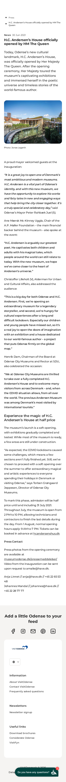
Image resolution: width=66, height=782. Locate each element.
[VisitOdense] (19, 648)
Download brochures (22, 733)
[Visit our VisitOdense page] (13, 631)
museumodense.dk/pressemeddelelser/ (30, 559)
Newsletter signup (20, 712)
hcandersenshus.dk (46, 533)
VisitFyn (14, 742)
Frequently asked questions (26, 691)
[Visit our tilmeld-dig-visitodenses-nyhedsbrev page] (33, 631)
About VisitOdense (20, 681)
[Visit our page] (23, 631)
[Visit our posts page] (53, 631)
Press (11, 17)
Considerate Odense (22, 737)
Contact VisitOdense (22, 686)
